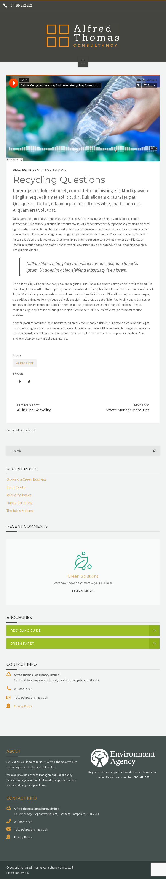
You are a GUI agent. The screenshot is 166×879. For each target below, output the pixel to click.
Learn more (83, 591)
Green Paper (22, 644)
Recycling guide (25, 631)
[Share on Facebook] (18, 381)
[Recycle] (83, 35)
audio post (24, 363)
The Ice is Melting (19, 511)
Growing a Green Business (26, 479)
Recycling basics (18, 495)
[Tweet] (27, 381)
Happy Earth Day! (19, 503)
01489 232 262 (21, 5)
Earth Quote (15, 487)
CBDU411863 (141, 777)
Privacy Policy (23, 706)
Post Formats (55, 169)
